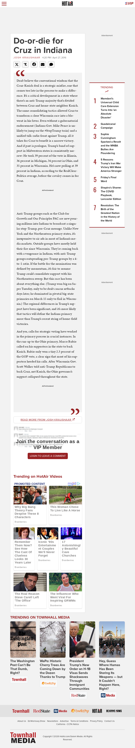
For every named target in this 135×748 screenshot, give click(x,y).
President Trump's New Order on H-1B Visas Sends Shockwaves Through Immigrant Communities (79, 675)
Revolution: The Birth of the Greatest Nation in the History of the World (110, 213)
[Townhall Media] (23, 737)
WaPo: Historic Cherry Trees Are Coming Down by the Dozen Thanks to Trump (52, 669)
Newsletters (52, 721)
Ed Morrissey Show (36, 721)
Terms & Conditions (79, 721)
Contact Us (109, 721)
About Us (21, 721)
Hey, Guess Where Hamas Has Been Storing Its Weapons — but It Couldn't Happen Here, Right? (110, 675)
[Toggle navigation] (4, 4)
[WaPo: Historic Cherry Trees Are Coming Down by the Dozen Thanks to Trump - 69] (53, 639)
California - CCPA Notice (67, 724)
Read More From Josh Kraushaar (46, 419)
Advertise (64, 721)
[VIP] (129, 4)
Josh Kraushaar (27, 57)
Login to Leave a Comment (48, 456)
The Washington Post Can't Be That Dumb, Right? (22, 667)
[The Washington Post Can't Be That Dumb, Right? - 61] (23, 639)
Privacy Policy (96, 721)
